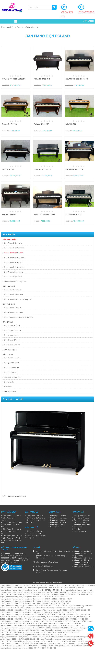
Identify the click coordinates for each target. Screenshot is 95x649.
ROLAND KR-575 (9, 214)
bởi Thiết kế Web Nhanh (52, 583)
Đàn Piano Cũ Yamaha (13, 312)
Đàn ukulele (9, 382)
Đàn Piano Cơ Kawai (12, 290)
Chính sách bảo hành (82, 551)
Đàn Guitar (8, 354)
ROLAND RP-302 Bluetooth (13, 79)
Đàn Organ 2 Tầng (12, 340)
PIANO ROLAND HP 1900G (44, 214)
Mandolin (8, 387)
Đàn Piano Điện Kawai (13, 262)
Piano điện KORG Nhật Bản (15, 281)
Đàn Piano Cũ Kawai (12, 307)
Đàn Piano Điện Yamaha (14, 248)
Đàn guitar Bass (10, 372)
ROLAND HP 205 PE (73, 214)
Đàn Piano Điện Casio (13, 243)
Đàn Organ (8, 322)
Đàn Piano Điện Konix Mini (14, 257)
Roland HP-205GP (41, 124)
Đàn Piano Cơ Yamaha (13, 294)
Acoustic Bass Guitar (12, 377)
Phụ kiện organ (10, 349)
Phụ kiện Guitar (10, 391)
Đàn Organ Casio (11, 335)
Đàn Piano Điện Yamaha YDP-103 (17, 496)
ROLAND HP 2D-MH (42, 79)
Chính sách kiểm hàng (83, 558)
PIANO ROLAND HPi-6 (74, 169)
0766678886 (86, 12)
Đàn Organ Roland (12, 325)
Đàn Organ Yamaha (12, 330)
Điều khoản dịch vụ (81, 564)
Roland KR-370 (8, 169)
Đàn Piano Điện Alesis (13, 277)
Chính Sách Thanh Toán (84, 567)
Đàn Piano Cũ (9, 304)
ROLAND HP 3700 (9, 124)
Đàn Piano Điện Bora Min (14, 267)
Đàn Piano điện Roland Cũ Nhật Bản (19, 317)
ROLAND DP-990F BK (42, 169)
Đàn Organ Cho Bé (12, 345)
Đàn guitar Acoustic (12, 358)
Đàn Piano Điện (8, 27)
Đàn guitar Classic (11, 362)
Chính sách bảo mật (82, 562)
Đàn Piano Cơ (9, 286)
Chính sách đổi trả (81, 560)
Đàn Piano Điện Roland (27, 27)
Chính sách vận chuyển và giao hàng (82, 554)
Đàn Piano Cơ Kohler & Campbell (17, 299)
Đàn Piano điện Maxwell (14, 272)
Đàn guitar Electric (11, 367)
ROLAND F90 (70, 124)
